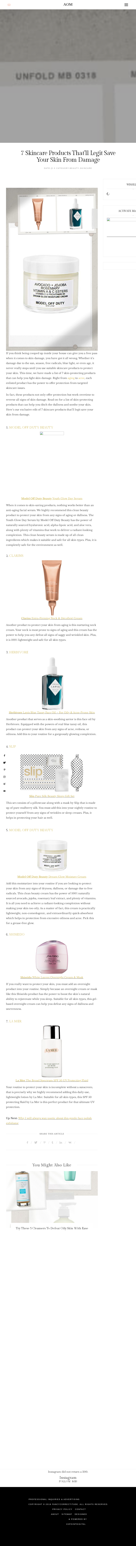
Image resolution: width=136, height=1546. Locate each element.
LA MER (14, 1021)
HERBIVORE (18, 652)
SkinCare (86, 168)
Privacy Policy (62, 1509)
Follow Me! (68, 1481)
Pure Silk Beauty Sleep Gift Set (51, 796)
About (55, 1514)
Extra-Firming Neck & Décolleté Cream (51, 618)
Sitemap (67, 1514)
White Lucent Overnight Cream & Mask (51, 977)
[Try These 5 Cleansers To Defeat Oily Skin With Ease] (52, 1199)
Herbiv (13, 712)
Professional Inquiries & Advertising (54, 1499)
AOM (68, 4)
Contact (80, 1509)
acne (81, 378)
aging (71, 378)
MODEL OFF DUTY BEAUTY (31, 427)
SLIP (12, 746)
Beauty (74, 168)
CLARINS (16, 556)
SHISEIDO (16, 934)
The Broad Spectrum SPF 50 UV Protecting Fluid (52, 1080)
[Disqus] (68, 1306)
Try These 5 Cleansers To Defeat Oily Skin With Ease (52, 1228)
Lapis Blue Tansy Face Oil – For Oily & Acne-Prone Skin (56, 712)
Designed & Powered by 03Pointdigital (76, 1519)
